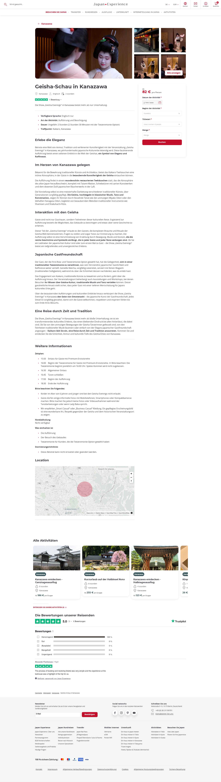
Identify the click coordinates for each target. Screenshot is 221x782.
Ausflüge (107, 12)
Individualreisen (63, 738)
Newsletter (39, 735)
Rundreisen (91, 12)
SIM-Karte (107, 732)
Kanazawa (40, 574)
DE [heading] (166, 4)
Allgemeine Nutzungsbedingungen (149, 769)
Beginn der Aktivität (152, 108)
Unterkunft (122, 12)
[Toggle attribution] (131, 512)
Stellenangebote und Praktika (45, 747)
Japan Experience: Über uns (45, 732)
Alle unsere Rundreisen (66, 732)
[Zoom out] (131, 477)
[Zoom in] (131, 473)
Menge (146, 130)
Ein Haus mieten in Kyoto (130, 738)
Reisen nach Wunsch (65, 741)
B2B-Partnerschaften (42, 741)
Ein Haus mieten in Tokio (130, 735)
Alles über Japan (173, 732)
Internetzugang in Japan (146, 12)
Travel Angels (126, 747)
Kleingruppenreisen (65, 735)
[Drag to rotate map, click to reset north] (131, 481)
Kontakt (39, 769)
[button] (84, 489)
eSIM (106, 735)
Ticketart (147, 119)
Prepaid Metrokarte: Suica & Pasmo (89, 738)
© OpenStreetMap (123, 513)
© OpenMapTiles (111, 513)
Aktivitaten (47, 693)
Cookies (125, 769)
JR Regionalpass (82, 735)
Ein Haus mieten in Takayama (131, 744)
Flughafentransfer (83, 741)
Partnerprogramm (41, 738)
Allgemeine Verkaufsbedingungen (77, 769)
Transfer (76, 12)
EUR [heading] (174, 4)
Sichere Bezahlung (177, 769)
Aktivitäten (169, 12)
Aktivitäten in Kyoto (158, 735)
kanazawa (55, 693)
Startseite (38, 693)
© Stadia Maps (99, 513)
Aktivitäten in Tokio (158, 732)
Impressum (52, 769)
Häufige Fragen (40, 750)
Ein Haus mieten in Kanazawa (131, 741)
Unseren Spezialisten (65, 744)
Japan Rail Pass (82, 732)
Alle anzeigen (174, 72)
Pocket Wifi (108, 738)
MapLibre (89, 513)
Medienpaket (39, 744)
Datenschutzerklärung (107, 769)
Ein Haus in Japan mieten (130, 732)
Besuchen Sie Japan (56, 12)
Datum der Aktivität (152, 97)
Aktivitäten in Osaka (158, 738)
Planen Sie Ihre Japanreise (176, 735)
